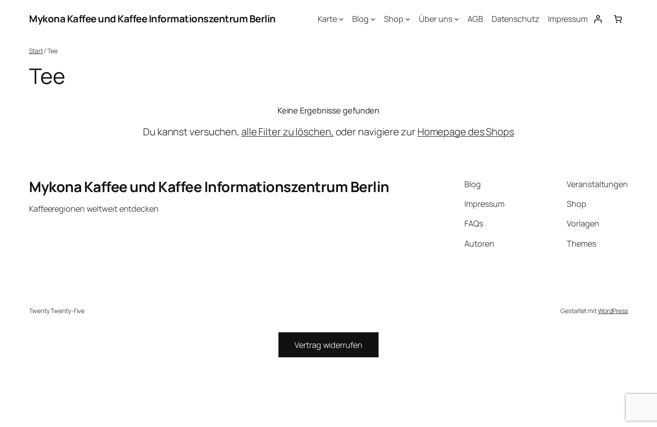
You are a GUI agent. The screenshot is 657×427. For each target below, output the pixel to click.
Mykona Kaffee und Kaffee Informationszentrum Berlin (152, 18)
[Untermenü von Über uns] (456, 19)
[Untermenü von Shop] (407, 19)
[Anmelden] (598, 19)
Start (36, 50)
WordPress (613, 310)
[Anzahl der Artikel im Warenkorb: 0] (618, 19)
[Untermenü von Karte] (341, 19)
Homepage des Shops (465, 131)
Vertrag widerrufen (328, 344)
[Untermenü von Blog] (373, 19)
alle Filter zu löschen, (287, 131)
